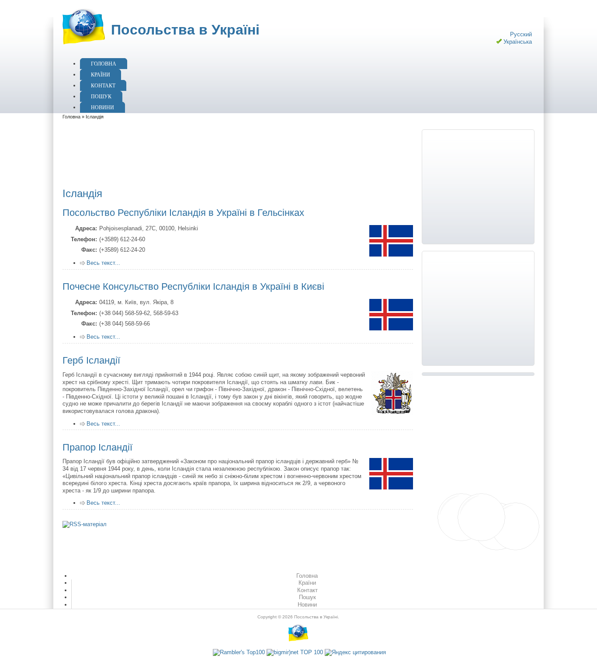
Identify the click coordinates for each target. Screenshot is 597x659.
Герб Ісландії (91, 360)
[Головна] (83, 45)
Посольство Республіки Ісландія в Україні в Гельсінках (183, 212)
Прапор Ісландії (97, 447)
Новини (102, 107)
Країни (100, 75)
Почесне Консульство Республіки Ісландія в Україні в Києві (193, 286)
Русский (521, 34)
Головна (103, 64)
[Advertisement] (224, 151)
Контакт (103, 86)
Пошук (101, 97)
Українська (517, 41)
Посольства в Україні (185, 30)
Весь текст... (103, 263)
